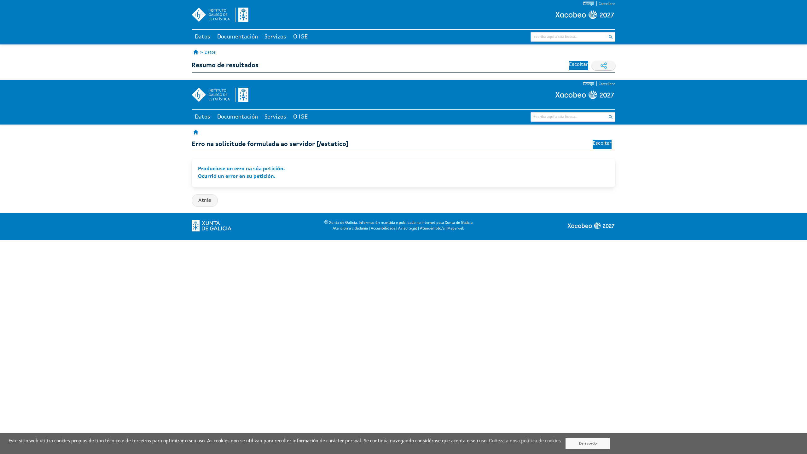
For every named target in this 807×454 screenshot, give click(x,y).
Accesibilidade (383, 228)
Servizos (275, 37)
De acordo (588, 443)
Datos (202, 37)
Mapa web (455, 228)
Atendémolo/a (432, 228)
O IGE (300, 37)
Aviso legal (407, 228)
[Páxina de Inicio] (196, 52)
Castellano (607, 4)
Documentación (237, 37)
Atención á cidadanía (350, 228)
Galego (588, 4)
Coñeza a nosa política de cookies (525, 441)
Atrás (204, 200)
